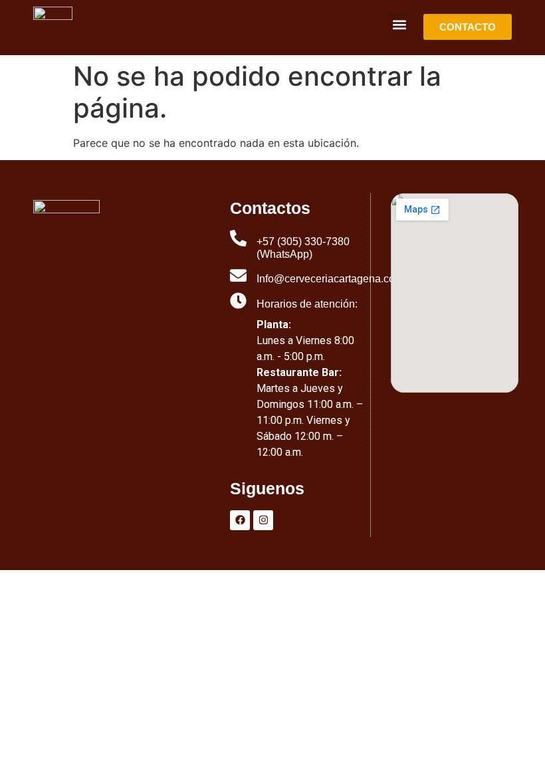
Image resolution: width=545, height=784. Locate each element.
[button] (399, 25)
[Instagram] (263, 520)
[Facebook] (240, 520)
